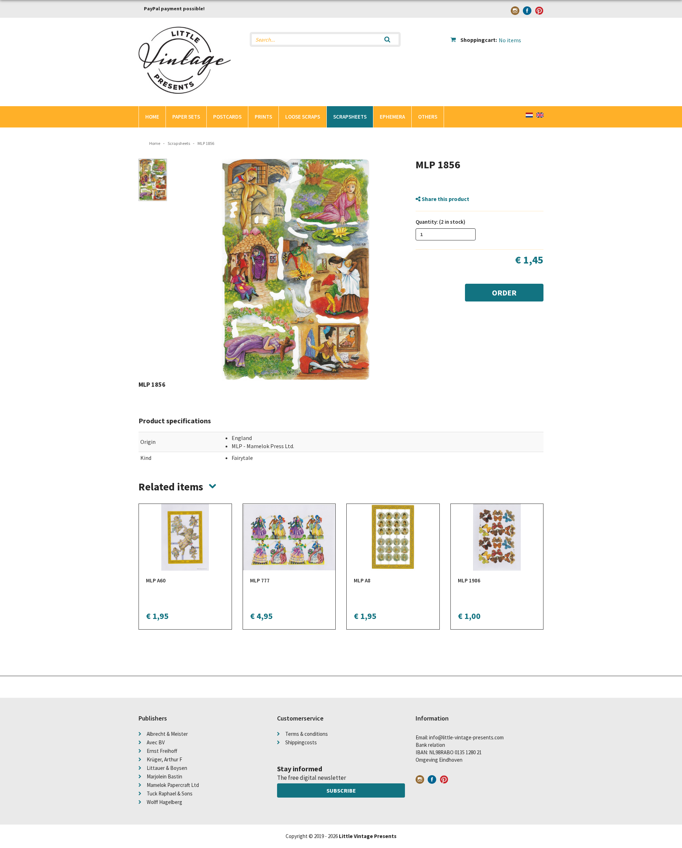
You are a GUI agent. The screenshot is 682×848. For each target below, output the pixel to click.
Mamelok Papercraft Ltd (173, 785)
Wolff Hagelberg (164, 802)
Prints (263, 116)
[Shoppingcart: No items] (497, 34)
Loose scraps (302, 116)
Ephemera (392, 116)
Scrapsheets (350, 116)
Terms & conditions (306, 733)
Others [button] (427, 116)
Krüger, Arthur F (164, 759)
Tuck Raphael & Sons (170, 793)
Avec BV (156, 742)
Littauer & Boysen (167, 768)
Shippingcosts (301, 742)
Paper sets (186, 116)
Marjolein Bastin (164, 776)
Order (504, 293)
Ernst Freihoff (162, 751)
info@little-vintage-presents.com (466, 737)
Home (152, 116)
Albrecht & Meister (167, 733)
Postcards (227, 116)
